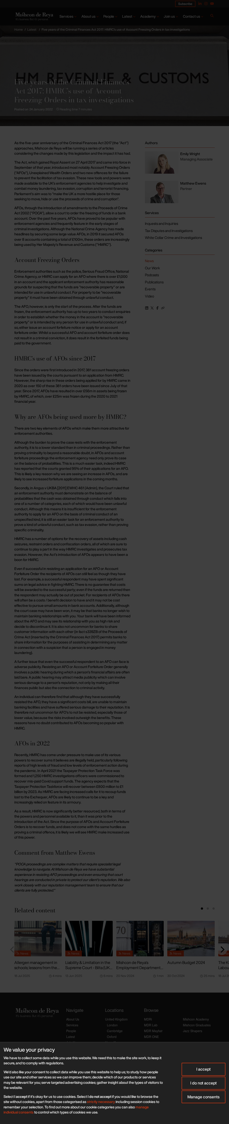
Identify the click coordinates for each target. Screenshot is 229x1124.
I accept (203, 1069)
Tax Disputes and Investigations (169, 230)
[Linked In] (200, 3)
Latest (127, 16)
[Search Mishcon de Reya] (212, 16)
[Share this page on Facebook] (157, 308)
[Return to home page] (33, 16)
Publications (154, 282)
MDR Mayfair (153, 1031)
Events (150, 289)
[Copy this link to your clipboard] (163, 308)
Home (18, 29)
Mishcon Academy (196, 1019)
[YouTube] (212, 3)
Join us (169, 16)
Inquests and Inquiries (161, 223)
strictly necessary (101, 1101)
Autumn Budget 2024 (186, 962)
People (108, 16)
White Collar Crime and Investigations (173, 237)
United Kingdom (116, 1019)
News (149, 261)
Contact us (191, 16)
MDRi (148, 1019)
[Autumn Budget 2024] (191, 938)
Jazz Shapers (192, 1031)
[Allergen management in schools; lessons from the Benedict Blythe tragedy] (38, 938)
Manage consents (203, 1097)
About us (88, 16)
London (112, 1025)
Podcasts (152, 275)
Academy (148, 16)
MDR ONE (151, 1036)
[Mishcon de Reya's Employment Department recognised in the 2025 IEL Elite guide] (140, 938)
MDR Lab (150, 1025)
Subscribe (185, 3)
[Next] (221, 949)
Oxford (112, 1036)
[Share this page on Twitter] (152, 308)
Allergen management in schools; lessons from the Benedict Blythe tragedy (35, 967)
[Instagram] (206, 3)
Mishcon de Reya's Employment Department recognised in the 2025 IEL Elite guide (139, 970)
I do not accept (203, 1083)
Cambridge (115, 1031)
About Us (72, 1019)
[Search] (212, 16)
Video (149, 296)
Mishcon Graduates (197, 1025)
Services (66, 16)
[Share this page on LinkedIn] (146, 308)
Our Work (152, 268)
